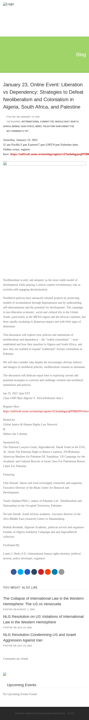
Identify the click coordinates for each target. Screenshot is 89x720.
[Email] (61, 572)
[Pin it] (41, 572)
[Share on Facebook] (14, 572)
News (38, 126)
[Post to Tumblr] (34, 572)
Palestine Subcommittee (58, 126)
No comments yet (17, 131)
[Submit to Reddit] (48, 572)
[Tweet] (20, 572)
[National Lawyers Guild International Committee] (40, 4)
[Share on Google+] (27, 572)
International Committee (38, 121)
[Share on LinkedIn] (55, 572)
